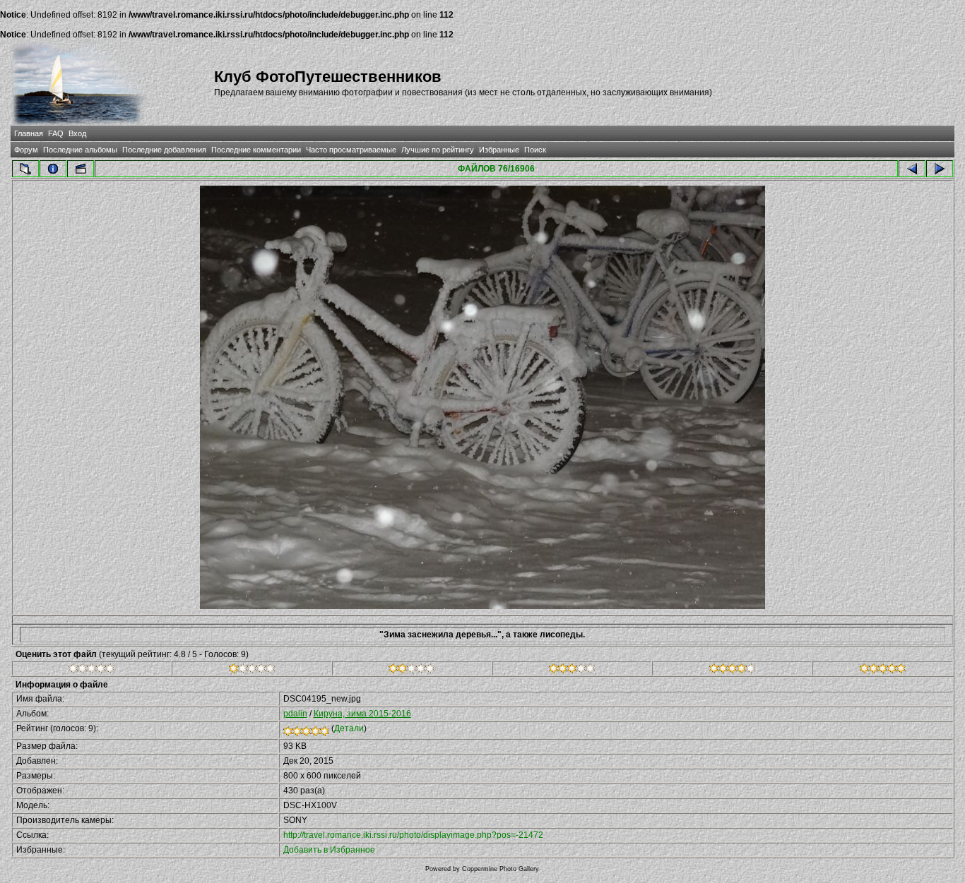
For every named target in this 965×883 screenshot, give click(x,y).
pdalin (295, 714)
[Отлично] (732, 670)
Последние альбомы (80, 149)
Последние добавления (164, 149)
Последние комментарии (256, 149)
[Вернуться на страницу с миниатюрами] (25, 168)
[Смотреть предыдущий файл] (912, 168)
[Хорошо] (572, 670)
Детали (349, 728)
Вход (77, 133)
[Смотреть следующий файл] (939, 168)
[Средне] (411, 670)
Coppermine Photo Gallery (500, 868)
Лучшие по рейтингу (437, 149)
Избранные (499, 149)
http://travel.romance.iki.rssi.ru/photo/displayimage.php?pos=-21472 (413, 835)
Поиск (535, 149)
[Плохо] (252, 670)
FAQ (56, 133)
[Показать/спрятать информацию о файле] (53, 168)
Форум (26, 149)
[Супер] (883, 670)
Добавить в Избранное (329, 850)
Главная (28, 133)
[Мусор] (91, 670)
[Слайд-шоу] (80, 168)
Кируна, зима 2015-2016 (362, 714)
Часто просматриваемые (351, 149)
